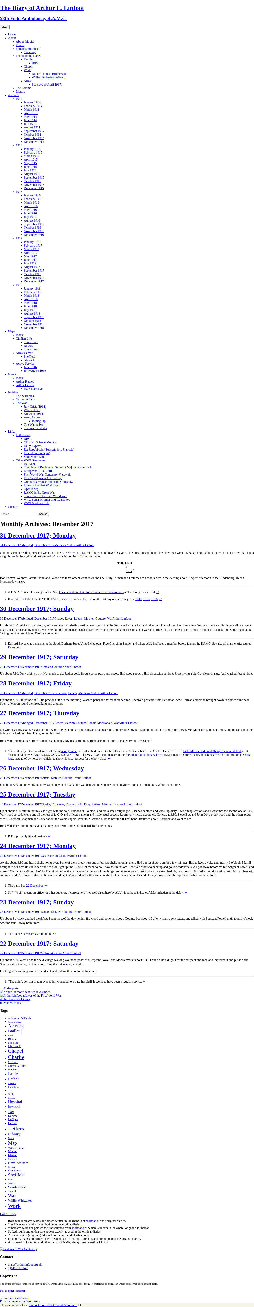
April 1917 (31, 252)
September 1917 (34, 270)
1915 (19, 145)
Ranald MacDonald (100, 723)
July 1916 (30, 217)
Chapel (58, 618)
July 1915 (30, 170)
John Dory (83, 804)
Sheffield (29, 356)
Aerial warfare (14, 1022)
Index (19, 335)
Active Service (25, 363)
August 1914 (32, 127)
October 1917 (32, 274)
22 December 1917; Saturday (39, 943)
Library (20, 91)
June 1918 (30, 306)
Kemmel (13, 1115)
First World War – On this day (43, 478)
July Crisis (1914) (35, 406)
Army (27, 81)
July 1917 (30, 263)
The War (21, 403)
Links (11, 431)
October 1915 (32, 181)
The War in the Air (35, 428)
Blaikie (12, 1039)
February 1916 (33, 199)
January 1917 (32, 242)
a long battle (69, 751)
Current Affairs (25, 399)
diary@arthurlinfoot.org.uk (25, 1264)
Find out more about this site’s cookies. (53, 1305)
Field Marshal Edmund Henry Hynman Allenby (213, 751)
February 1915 (33, 152)
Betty (10, 1035)
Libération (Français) (37, 453)
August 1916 (32, 220)
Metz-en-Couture (65, 545)
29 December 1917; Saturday (39, 657)
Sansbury (30, 52)
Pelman (11, 1167)
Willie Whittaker (20, 1200)
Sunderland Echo (34, 456)
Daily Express (32, 446)
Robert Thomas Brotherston (49, 73)
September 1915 (34, 177)
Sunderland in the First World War (45, 496)
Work (27, 70)
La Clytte (13, 1119)
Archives (13, 95)
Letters (78, 618)
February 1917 (33, 245)
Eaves (68, 618)
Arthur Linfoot (25, 385)
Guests (12, 374)
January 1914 (32, 102)
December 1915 (34, 188)
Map (12, 1143)
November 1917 (34, 277)
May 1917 (30, 256)
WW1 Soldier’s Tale (36, 503)
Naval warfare (18, 1163)
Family (28, 59)
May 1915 (30, 163)
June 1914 (30, 120)
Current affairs (17, 1065)
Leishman (60, 693)
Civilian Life (24, 338)
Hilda (35, 63)
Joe (11, 1111)
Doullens (13, 1069)
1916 (19, 191)
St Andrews (31, 349)
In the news (23, 435)
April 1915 (31, 159)
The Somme (23, 88)
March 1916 (31, 202)
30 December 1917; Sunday (37, 608)
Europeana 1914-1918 (38, 471)
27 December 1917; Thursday (39, 713)
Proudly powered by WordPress (20, 1301)
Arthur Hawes (25, 381)
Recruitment (14, 1170)
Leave (12, 1123)
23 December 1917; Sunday (37, 902)
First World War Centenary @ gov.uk (47, 474)
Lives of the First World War (42, 485)
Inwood (14, 1106)
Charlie (45, 804)
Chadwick (14, 1046)
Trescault (12, 1191)
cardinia (12, 1297)
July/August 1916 (35, 370)
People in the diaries (28, 55)
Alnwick (29, 360)
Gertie (11, 1094)
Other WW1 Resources (30, 460)
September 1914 (34, 131)
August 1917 (32, 267)
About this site (25, 41)
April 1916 (31, 206)
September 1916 (34, 224)
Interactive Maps (10, 1002)
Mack (11, 1138)
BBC (27, 438)
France (20, 45)
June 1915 (30, 166)
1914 (19, 98)
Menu (5, 27)
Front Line (13, 1087)
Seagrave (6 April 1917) (47, 84)
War (109, 618)
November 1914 (34, 138)
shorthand (92, 1220)
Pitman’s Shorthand (28, 48)
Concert (71, 804)
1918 (19, 285)
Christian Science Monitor (40, 442)
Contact (13, 506)
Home (12, 34)
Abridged (27, 545)
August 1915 (32, 174)
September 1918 (34, 317)
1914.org (29, 463)
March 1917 (31, 249)
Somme (11, 1183)
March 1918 (31, 295)
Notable (13, 392)
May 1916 (30, 209)
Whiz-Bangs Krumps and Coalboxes (47, 499)
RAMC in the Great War (39, 492)
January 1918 (32, 288)
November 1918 (34, 324)
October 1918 (32, 320)
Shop (10, 1179)
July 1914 (30, 123)
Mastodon (21, 1297)
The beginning (25, 395)
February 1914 (33, 106)
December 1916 (34, 234)
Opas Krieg (31, 489)
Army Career (24, 353)
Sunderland (31, 342)
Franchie (12, 1083)
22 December (34, 885)
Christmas (58, 804)
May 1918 (30, 302)
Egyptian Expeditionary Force (144, 754)
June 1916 (30, 213)
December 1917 (34, 281)
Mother (12, 1151)
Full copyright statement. (13, 1290)
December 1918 (34, 327)
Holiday (11, 1098)
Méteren (12, 1159)
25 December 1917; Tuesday (37, 794)
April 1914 (31, 113)
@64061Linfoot (18, 1268)
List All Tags (8, 1214)
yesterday (32, 933)
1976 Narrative (33, 388)
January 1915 (32, 149)
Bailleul (15, 1031)
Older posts (9, 988)
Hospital (15, 1101)
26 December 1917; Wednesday (42, 768)
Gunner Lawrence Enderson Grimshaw (48, 481)
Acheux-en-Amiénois (19, 1018)
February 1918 (33, 292)
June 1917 (30, 259)
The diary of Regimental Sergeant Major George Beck (58, 467)
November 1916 (34, 231)
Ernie (13, 1073)
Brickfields (13, 1043)
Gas (43, 855)
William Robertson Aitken (48, 77)
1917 (19, 238)
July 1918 (30, 310)
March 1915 (31, 156)
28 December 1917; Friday (36, 683)
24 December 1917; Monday (38, 845)
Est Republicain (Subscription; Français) (49, 449)
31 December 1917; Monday (38, 535)
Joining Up (39, 421)
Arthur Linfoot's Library (15, 999)
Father (13, 1078)
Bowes (28, 345)
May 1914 (30, 116)
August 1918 (32, 313)
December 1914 (34, 141)
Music (12, 1155)
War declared (32, 410)
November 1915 (34, 184)
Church (28, 66)
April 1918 (31, 299)
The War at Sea (33, 424)
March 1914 (31, 109)
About (12, 38)
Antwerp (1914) (34, 413)
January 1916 (32, 195)
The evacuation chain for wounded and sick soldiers (91, 592)
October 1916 (32, 227)
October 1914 (32, 134)
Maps (11, 331)
